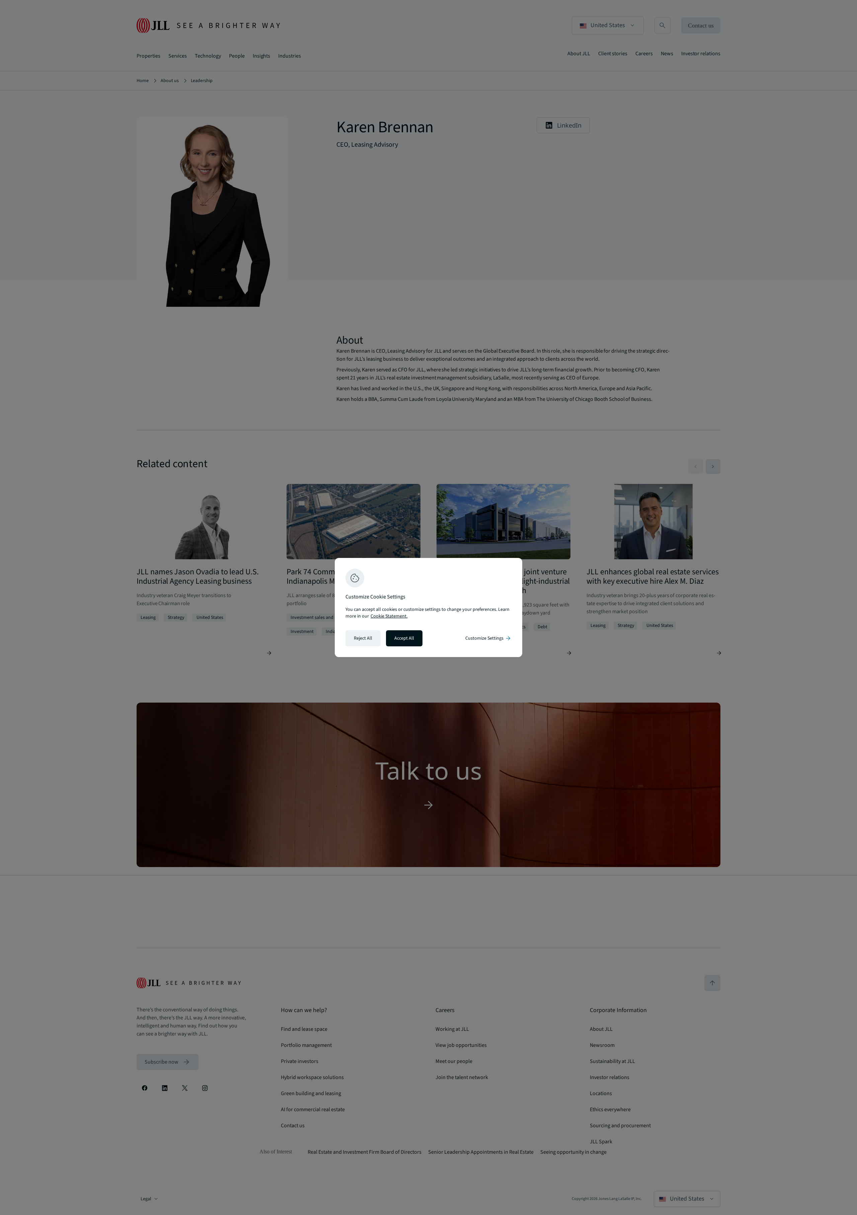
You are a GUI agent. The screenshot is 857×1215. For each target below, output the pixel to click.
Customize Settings (488, 638)
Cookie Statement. (389, 616)
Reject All (363, 638)
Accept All (404, 638)
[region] (428, 607)
